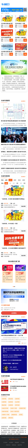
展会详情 (23, 206)
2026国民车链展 (5, 305)
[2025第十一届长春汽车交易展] (21, 32)
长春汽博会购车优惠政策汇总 (17, 379)
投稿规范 (17, 442)
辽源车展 (11, 405)
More (23, 101)
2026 (10, 180)
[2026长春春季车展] (7, 32)
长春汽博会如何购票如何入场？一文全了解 (12, 335)
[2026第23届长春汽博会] (7, 18)
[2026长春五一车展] (21, 18)
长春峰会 (13, 430)
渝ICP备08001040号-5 (14, 439)
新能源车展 (14, 414)
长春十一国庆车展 (15, 411)
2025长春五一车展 (20, 51)
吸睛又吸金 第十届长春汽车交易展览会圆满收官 (13, 144)
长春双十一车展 (5, 414)
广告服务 (23, 442)
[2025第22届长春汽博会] (7, 46)
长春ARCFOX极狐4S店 (13, 428)
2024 (19, 180)
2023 (23, 180)
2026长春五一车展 (20, 23)
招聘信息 (14, 445)
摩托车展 (11, 417)
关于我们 (5, 442)
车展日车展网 (24, 437)
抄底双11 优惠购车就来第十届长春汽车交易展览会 (14, 168)
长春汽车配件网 (20, 432)
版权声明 (20, 445)
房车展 (20, 414)
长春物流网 (9, 434)
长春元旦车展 (5, 408)
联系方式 (8, 445)
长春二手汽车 (20, 430)
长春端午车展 (22, 408)
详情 (11, 26)
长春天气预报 (16, 434)
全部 (6, 180)
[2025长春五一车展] (21, 46)
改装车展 (4, 417)
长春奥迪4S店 (4, 426)
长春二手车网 (11, 432)
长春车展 (7, 13)
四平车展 (17, 405)
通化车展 (4, 405)
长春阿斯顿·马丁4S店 (14, 426)
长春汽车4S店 (6, 430)
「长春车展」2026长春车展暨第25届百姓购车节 (13, 248)
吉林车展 (17, 398)
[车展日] (5, 4)
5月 (24, 183)
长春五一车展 (14, 408)
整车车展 (6, 203)
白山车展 (17, 402)
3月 (17, 183)
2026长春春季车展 (6, 37)
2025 (15, 180)
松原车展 (11, 402)
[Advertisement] (14, 96)
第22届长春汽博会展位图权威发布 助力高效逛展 (13, 121)
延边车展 (11, 398)
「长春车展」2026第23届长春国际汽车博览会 (12, 199)
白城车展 (4, 402)
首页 (2, 13)
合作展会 (11, 442)
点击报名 (14, 313)
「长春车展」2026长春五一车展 (9, 223)
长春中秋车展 (5, 411)
